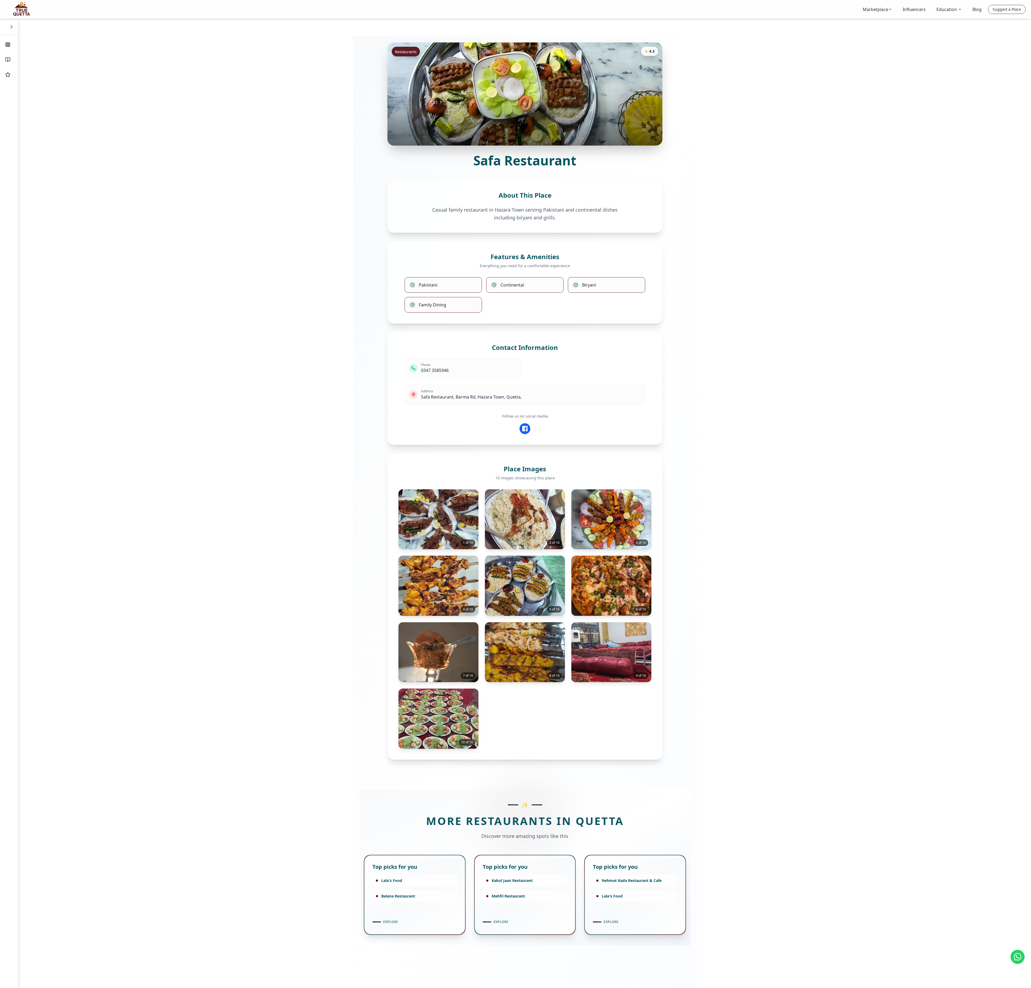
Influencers (914, 9)
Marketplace (875, 9)
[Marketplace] (9, 44)
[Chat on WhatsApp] (1018, 957)
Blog (977, 9)
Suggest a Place (1007, 9)
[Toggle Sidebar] (11, 27)
